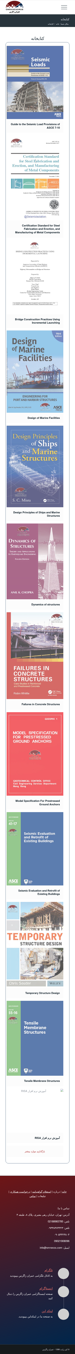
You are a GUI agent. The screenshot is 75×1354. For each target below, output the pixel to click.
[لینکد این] (63, 1314)
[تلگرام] (63, 1273)
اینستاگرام (46, 1288)
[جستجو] (57, 7)
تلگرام (48, 1270)
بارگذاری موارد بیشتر (35, 1151)
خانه (64, 1191)
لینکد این (47, 1311)
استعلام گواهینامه (41, 1191)
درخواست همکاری (20, 1191)
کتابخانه (65, 19)
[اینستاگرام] (63, 1291)
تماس (32, 1196)
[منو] (65, 7)
